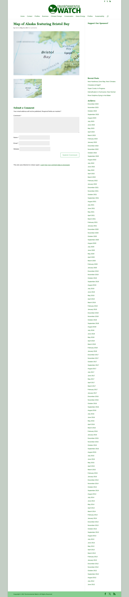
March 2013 (92, 553)
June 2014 (91, 501)
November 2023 (93, 107)
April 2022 (91, 173)
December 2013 (93, 522)
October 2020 (92, 236)
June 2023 (91, 125)
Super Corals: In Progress (96, 88)
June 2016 (91, 417)
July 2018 (91, 330)
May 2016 (91, 421)
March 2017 (92, 386)
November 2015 (93, 442)
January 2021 (92, 226)
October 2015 (92, 445)
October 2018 (92, 320)
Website (16, 149)
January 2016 (92, 435)
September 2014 (93, 490)
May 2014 (91, 504)
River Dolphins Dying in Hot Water (99, 95)
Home (22, 16)
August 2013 (92, 536)
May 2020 (91, 254)
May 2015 (91, 462)
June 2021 (91, 208)
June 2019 (91, 292)
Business (45, 16)
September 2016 (93, 407)
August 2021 (92, 201)
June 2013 (91, 543)
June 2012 (91, 584)
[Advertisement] (102, 37)
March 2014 (92, 511)
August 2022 (92, 159)
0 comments (33, 28)
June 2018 (91, 334)
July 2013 (91, 539)
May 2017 (91, 379)
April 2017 (91, 382)
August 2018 (92, 327)
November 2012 (93, 567)
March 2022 (92, 177)
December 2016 (93, 396)
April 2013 (91, 549)
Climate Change (56, 16)
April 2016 (91, 424)
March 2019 (92, 302)
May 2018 (91, 337)
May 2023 (91, 128)
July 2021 (91, 205)
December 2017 (93, 355)
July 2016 (91, 414)
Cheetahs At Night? (94, 85)
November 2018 (93, 316)
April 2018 (91, 341)
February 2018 (93, 348)
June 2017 (91, 375)
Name (16, 137)
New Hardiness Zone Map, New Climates (101, 81)
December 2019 (93, 271)
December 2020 (93, 229)
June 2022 (91, 166)
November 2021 (93, 191)
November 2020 (93, 233)
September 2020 (93, 240)
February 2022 (93, 180)
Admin (17, 28)
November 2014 (93, 483)
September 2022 (93, 156)
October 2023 (92, 111)
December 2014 (93, 480)
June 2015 (91, 459)
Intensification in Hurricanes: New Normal (101, 92)
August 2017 (92, 368)
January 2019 (92, 309)
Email (16, 143)
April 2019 (91, 299)
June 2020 (91, 250)
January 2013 (92, 560)
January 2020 (92, 267)
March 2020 (92, 260)
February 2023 (93, 139)
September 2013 (93, 532)
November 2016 (93, 400)
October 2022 (92, 153)
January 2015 (92, 476)
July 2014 (91, 497)
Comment (17, 115)
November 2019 (93, 274)
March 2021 (92, 219)
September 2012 (93, 574)
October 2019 (92, 278)
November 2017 (93, 358)
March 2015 (92, 469)
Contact (29, 16)
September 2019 (93, 281)
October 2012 (92, 570)
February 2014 (93, 515)
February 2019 (93, 306)
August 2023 (92, 118)
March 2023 (92, 135)
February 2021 (93, 222)
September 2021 (93, 198)
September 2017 (93, 365)
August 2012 (92, 577)
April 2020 (91, 257)
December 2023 (93, 104)
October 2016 (92, 403)
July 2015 (91, 455)
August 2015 (92, 452)
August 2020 (92, 243)
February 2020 (93, 264)
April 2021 (91, 215)
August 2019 (92, 285)
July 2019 (91, 288)
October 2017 (92, 361)
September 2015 (93, 448)
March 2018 (92, 344)
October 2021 (92, 194)
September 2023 (93, 114)
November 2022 (93, 149)
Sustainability (99, 16)
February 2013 (93, 556)
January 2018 (92, 351)
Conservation (68, 16)
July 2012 (91, 581)
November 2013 (93, 525)
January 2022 (92, 184)
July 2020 (91, 247)
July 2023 (91, 121)
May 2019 (91, 295)
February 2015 (93, 473)
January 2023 (92, 142)
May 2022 (91, 170)
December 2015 (93, 438)
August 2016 (92, 410)
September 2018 (93, 323)
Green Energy (80, 16)
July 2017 (91, 372)
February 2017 (93, 389)
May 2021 (91, 212)
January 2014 (92, 518)
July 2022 (91, 163)
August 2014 (92, 494)
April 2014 (91, 508)
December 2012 (93, 563)
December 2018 (93, 313)
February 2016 (93, 431)
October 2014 (92, 487)
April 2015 (91, 466)
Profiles (37, 16)
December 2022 (93, 146)
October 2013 (92, 529)
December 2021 (93, 187)
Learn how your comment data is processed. (55, 165)
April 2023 (91, 132)
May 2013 (91, 546)
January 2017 (92, 393)
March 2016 (92, 428)
